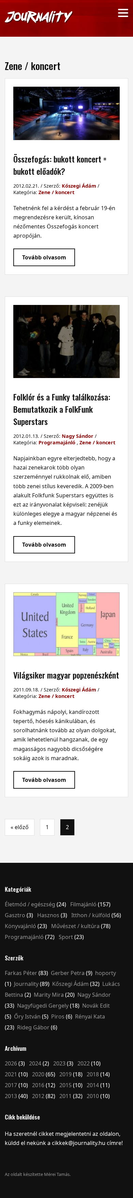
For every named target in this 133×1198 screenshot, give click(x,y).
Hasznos (48, 915)
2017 (11, 1085)
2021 (11, 1074)
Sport (66, 937)
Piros (57, 1016)
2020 (38, 1074)
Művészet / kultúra (75, 926)
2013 (11, 1096)
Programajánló (57, 442)
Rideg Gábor (33, 1027)
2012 (38, 1096)
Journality (26, 984)
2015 (65, 1085)
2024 (35, 1063)
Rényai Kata (90, 1016)
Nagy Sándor (77, 436)
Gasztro (15, 915)
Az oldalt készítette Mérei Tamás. (38, 1174)
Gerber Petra (68, 973)
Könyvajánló (20, 926)
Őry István (27, 1016)
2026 (11, 1063)
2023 (59, 1063)
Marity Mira (49, 994)
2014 (93, 1085)
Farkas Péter (21, 973)
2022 (83, 1063)
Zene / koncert (56, 192)
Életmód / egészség (30, 904)
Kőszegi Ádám (79, 186)
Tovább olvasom (44, 257)
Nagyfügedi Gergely (43, 1005)
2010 (93, 1096)
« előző (20, 827)
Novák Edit (96, 1005)
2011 (65, 1096)
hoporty (105, 973)
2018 (93, 1074)
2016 (38, 1085)
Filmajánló (83, 904)
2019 (65, 1074)
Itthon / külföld (90, 915)
